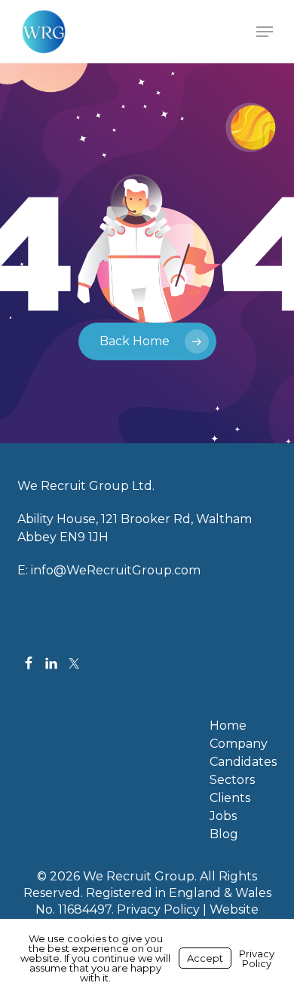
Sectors (232, 780)
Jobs (223, 816)
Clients (230, 798)
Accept (205, 958)
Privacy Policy (158, 909)
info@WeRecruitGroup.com (116, 570)
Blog (224, 834)
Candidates (243, 762)
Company (239, 744)
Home (228, 726)
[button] (264, 31)
